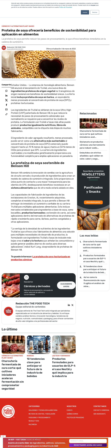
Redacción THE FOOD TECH (16, 47)
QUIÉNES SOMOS (72, 414)
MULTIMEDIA (33, 424)
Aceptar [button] (85, 12)
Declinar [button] (94, 12)
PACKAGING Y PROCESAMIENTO (39, 418)
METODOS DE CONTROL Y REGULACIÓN (42, 414)
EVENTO (69, 410)
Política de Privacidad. (65, 7)
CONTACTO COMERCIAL (101, 410)
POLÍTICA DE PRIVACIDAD (75, 418)
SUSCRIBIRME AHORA (66, 285)
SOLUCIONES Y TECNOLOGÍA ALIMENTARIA (43, 410)
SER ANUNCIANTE (99, 414)
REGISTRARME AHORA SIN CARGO (88, 445)
